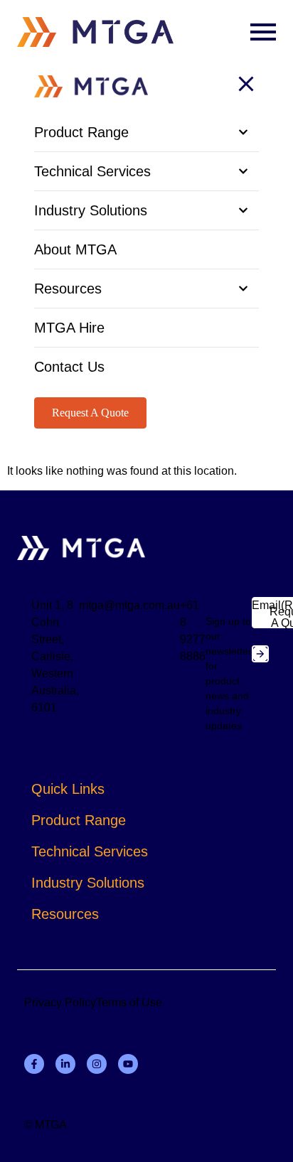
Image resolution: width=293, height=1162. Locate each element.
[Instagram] (97, 1064)
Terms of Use (129, 1002)
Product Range (78, 820)
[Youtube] (128, 1064)
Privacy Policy (60, 1002)
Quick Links (68, 789)
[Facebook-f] (34, 1064)
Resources (65, 914)
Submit (260, 653)
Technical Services (89, 851)
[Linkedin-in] (65, 1064)
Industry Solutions (87, 883)
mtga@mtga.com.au (129, 605)
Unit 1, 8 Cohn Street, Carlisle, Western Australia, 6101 (55, 656)
